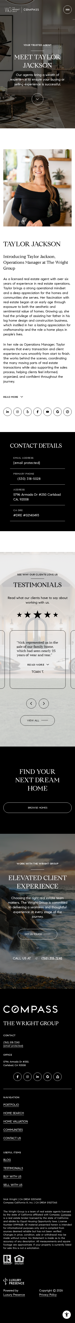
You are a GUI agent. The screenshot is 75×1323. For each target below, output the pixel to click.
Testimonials (13, 1165)
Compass (66, 1211)
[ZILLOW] (57, 1073)
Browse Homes (37, 804)
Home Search (13, 1110)
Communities (13, 1126)
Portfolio (11, 1101)
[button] (37, 931)
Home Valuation (15, 1118)
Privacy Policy (48, 1291)
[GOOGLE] (57, 412)
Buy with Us (12, 1173)
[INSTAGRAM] (17, 412)
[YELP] (27, 412)
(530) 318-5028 (29, 479)
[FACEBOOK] (37, 412)
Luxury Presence (14, 1291)
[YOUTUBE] (47, 412)
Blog (7, 1157)
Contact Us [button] (12, 1135)
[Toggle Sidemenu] (67, 9)
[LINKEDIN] (7, 412)
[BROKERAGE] (67, 412)
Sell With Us (12, 1182)
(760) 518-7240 (51, 955)
